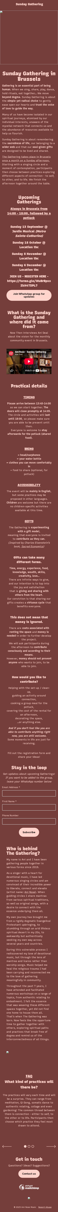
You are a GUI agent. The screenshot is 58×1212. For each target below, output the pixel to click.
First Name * (9, 801)
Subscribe (29, 832)
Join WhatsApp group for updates (29, 295)
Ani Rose (29, 892)
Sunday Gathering (29, 4)
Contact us (29, 1173)
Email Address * (11, 787)
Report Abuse (45, 1207)
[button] (7, 1147)
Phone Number (10, 815)
